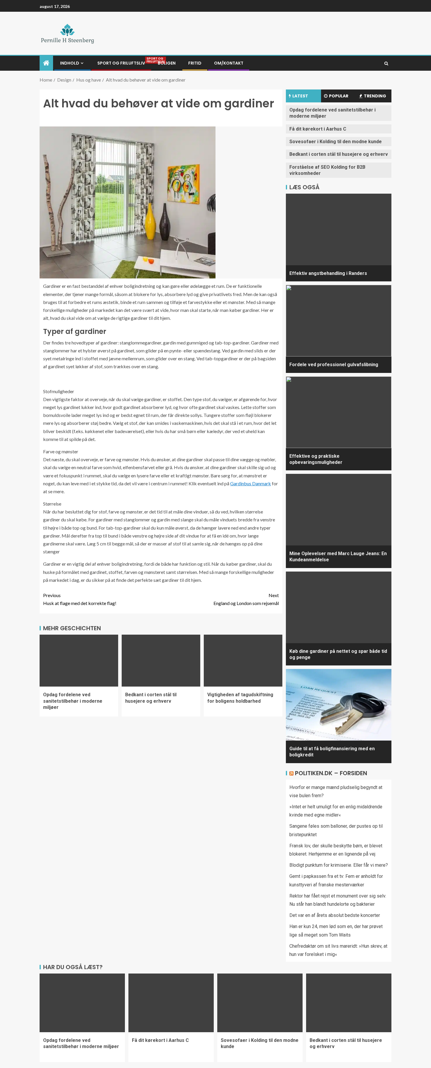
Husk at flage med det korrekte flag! (79, 599)
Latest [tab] (300, 96)
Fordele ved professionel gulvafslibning (333, 364)
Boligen (167, 63)
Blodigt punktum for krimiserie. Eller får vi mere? (338, 865)
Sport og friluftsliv (121, 63)
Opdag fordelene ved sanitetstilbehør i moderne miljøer (72, 701)
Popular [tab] (338, 96)
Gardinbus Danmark (250, 483)
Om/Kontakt (228, 63)
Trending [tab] (375, 96)
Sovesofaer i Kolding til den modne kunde (335, 141)
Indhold (69, 63)
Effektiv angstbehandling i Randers (328, 273)
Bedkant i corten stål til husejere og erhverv (338, 154)
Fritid (194, 63)
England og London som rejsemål (246, 599)
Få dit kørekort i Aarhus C (317, 129)
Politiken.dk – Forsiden (331, 773)
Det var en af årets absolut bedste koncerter (334, 915)
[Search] (386, 63)
